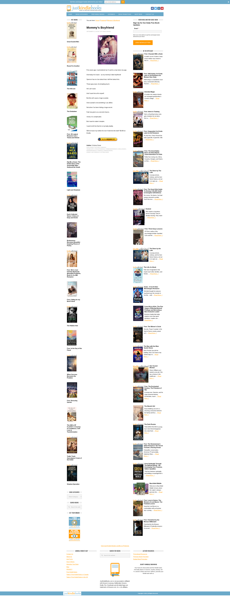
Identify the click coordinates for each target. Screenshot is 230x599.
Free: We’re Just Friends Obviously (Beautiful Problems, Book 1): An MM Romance (74, 273)
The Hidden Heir (72, 325)
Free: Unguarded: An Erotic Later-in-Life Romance (153, 132)
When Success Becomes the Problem (72, 376)
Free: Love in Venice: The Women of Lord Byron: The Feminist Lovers (153, 502)
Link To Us (69, 559)
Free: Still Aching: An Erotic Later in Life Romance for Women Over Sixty (153, 75)
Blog (67, 567)
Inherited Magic (149, 92)
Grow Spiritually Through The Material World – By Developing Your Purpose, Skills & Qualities (153, 466)
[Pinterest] (162, 8)
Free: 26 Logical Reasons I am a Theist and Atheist (73, 135)
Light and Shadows (73, 190)
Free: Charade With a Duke (153, 54)
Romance (103, 147)
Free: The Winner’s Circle (152, 326)
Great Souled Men (73, 41)
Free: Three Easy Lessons (153, 229)
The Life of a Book (150, 267)
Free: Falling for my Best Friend (73, 300)
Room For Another (73, 66)
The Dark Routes (150, 424)
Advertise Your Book (72, 564)
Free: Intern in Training (151, 111)
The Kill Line (71, 88)
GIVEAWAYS (111, 14)
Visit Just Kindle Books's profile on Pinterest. (115, 546)
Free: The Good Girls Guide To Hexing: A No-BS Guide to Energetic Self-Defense (153, 191)
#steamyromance (99, 149)
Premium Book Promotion (141, 556)
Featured (97, 147)
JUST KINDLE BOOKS (98, 8)
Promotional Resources (140, 554)
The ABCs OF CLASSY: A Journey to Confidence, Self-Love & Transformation (74, 428)
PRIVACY (69, 569)
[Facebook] (152, 8)
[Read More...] (154, 60)
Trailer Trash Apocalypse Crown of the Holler (74, 458)
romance (100, 150)
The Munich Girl (149, 406)
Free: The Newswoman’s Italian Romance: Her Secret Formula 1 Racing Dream (153, 445)
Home (70, 14)
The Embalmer (72, 111)
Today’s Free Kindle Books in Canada (77, 574)
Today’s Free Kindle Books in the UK (77, 577)
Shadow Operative (73, 484)
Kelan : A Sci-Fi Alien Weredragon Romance (151, 287)
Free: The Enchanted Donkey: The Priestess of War (153, 388)
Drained (148, 209)
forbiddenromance (112, 149)
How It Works (70, 562)
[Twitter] (155, 8)
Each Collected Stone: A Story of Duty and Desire (72, 216)
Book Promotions (125, 14)
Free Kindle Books (97, 14)
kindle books (122, 149)
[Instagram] (158, 8)
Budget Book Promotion (140, 559)
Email (136, 28)
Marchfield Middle (155, 483)
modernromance (92, 150)
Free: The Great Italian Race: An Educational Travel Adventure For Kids (153, 152)
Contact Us (150, 14)
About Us (69, 556)
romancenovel (108, 150)
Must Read (138, 14)
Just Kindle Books (105, 31)
